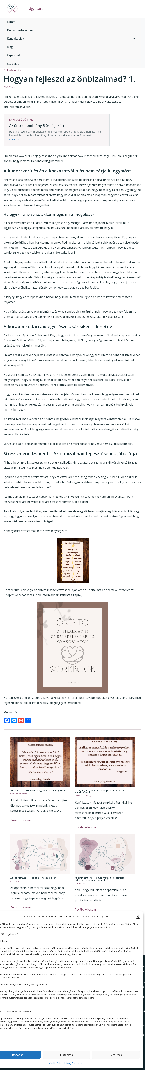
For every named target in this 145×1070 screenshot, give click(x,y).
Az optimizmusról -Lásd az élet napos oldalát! (33, 877)
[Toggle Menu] (133, 38)
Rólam (11, 22)
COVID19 (13, 794)
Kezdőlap (13, 64)
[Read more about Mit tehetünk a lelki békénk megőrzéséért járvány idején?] (40, 761)
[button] (138, 916)
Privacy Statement (73, 1063)
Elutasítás (66, 1055)
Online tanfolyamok (20, 30)
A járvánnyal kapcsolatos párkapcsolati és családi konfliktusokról (100, 791)
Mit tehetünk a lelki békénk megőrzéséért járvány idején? (38, 790)
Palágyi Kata (34, 9)
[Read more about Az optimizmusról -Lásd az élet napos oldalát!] (40, 854)
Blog (10, 47)
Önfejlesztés (12, 70)
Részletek (116, 1055)
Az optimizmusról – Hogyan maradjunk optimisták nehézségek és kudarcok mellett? (100, 878)
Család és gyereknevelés (91, 796)
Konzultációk (15, 38)
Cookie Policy (56, 1063)
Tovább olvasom (20, 820)
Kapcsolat (13, 55)
